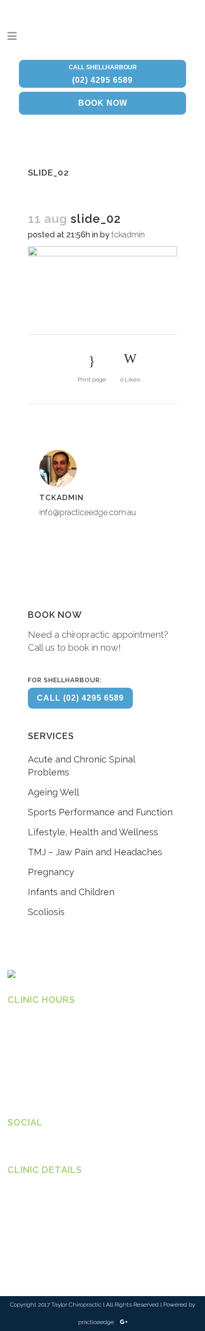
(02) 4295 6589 (103, 74)
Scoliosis (46, 912)
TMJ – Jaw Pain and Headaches (95, 852)
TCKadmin (128, 234)
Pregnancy (51, 872)
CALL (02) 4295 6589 (80, 698)
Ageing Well (53, 792)
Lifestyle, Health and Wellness (93, 832)
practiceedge (96, 1322)
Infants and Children (71, 892)
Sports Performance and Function (100, 812)
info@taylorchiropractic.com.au (54, 1243)
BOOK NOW (102, 103)
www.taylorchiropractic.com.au (54, 1253)
